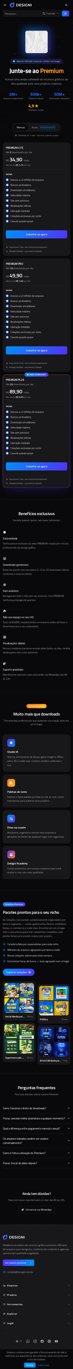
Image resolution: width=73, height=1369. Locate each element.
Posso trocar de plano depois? (20, 1163)
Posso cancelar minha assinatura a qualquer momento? (34, 1118)
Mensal (21, 127)
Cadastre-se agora (36, 234)
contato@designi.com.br (20, 1272)
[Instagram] (35, 1341)
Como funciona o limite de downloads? (24, 1108)
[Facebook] (42, 1341)
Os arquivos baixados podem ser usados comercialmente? (25, 1140)
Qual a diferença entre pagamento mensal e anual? (31, 1128)
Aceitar (29, 1365)
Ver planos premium (15, 1263)
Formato (50, 13)
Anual (43, 127)
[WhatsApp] (28, 1341)
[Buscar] (65, 13)
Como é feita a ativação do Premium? (24, 1153)
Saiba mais (43, 1365)
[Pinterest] (49, 1341)
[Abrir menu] (5, 5)
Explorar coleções (16, 972)
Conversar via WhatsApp (39, 1209)
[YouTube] (56, 1341)
